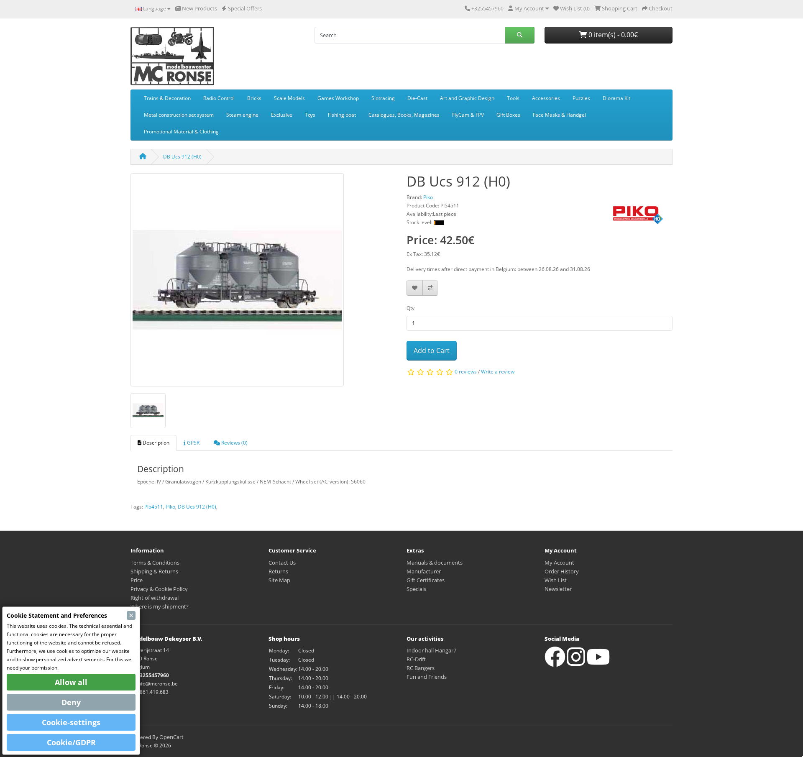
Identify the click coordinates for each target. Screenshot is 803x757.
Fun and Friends (427, 676)
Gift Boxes (508, 114)
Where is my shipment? (159, 606)
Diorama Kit (616, 98)
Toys (310, 114)
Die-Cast (417, 98)
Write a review (497, 372)
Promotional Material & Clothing (181, 131)
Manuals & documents (435, 562)
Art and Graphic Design (467, 98)
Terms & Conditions (154, 562)
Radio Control (219, 98)
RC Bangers (421, 668)
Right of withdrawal (154, 597)
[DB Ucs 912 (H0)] (237, 282)
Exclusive (281, 114)
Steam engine (242, 114)
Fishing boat (342, 114)
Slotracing (383, 98)
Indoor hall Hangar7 (431, 650)
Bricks (254, 98)
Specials (416, 589)
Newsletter (558, 589)
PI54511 (153, 506)
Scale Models (289, 98)
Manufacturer (424, 571)
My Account (559, 562)
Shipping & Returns (154, 571)
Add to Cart (432, 350)
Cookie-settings (71, 722)
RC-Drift (416, 659)
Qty (410, 308)
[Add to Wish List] (415, 288)
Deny (71, 702)
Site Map (279, 580)
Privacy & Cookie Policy (159, 589)
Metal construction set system (179, 114)
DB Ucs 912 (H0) (182, 156)
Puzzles (581, 98)
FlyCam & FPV (468, 114)
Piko (170, 506)
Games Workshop (338, 98)
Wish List (556, 580)
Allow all (71, 682)
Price (136, 580)
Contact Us (282, 562)
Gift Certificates (426, 580)
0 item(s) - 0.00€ (612, 34)
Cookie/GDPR (71, 742)
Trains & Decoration (167, 98)
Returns (278, 571)
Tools (513, 98)
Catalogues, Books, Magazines (404, 114)
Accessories (546, 98)
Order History (562, 571)
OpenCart (171, 737)
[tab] (153, 443)
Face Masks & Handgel (559, 114)
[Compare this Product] (430, 288)
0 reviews (466, 372)
